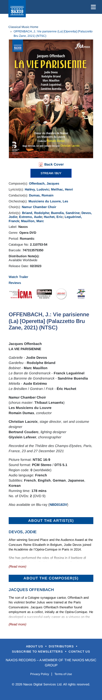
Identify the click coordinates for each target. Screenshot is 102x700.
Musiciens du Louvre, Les (48, 201)
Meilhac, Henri (62, 189)
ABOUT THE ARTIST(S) (51, 520)
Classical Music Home (23, 27)
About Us (35, 646)
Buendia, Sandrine (65, 213)
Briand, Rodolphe (35, 213)
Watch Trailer (18, 277)
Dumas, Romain (41, 195)
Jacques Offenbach (31, 590)
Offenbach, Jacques (44, 183)
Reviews (15, 283)
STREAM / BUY (51, 173)
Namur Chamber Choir (39, 207)
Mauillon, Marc (32, 221)
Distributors (62, 646)
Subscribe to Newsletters (38, 651)
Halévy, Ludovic (37, 189)
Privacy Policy (39, 674)
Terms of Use (63, 674)
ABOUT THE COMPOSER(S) (51, 578)
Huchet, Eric (53, 217)
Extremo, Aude (30, 217)
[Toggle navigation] (92, 7)
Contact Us (79, 651)
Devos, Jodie (23, 532)
